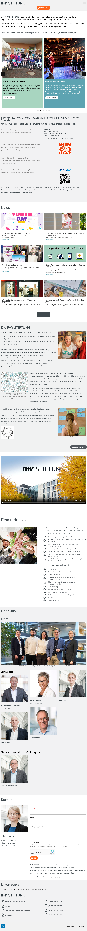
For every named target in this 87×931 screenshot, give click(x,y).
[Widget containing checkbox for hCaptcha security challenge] (42, 852)
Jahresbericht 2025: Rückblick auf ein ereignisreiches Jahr (65, 301)
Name (32, 809)
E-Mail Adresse (35, 818)
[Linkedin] (3, 926)
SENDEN (34, 858)
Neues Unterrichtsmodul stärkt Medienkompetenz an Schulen (65, 266)
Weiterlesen (5, 239)
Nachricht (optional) (36, 827)
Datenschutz (70, 926)
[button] (84, 3)
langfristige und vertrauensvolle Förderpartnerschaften (20, 352)
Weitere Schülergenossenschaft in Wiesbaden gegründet (18, 301)
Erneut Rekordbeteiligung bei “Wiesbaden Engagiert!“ (65, 233)
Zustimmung (36, 843)
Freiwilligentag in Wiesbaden (12, 265)
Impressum (81, 926)
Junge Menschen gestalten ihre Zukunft (16, 233)
